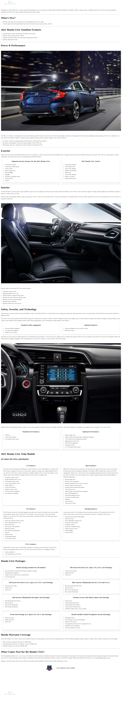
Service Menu (37, 688)
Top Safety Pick (100, 313)
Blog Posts (69, 6)
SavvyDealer (75, 698)
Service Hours (37, 686)
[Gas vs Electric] (10, 4)
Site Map (93, 687)
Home (52, 6)
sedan (20, 313)
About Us (64, 686)
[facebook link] (91, 684)
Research (57, 6)
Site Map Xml (94, 690)
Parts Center (36, 691)
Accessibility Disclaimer (65, 668)
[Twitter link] (97, 684)
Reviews (63, 6)
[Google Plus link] (94, 684)
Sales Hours (36, 683)
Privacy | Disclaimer (96, 692)
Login (92, 695)
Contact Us (65, 683)
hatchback (27, 313)
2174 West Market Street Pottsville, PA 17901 (17, 684)
